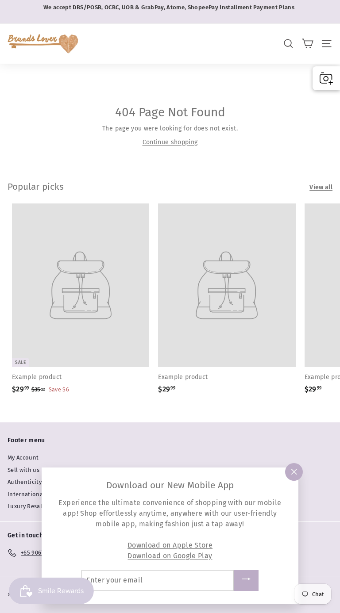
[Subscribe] (246, 580)
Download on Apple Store (170, 545)
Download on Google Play (170, 556)
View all (320, 187)
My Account (23, 457)
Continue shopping (170, 142)
